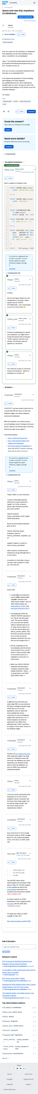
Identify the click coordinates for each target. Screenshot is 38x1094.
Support (28, 1084)
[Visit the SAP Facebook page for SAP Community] (14, 1068)
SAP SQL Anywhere (7, 42)
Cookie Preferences (9, 1089)
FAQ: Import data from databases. (19, 446)
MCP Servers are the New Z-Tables (13, 978)
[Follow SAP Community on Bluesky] (17, 1068)
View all (4, 1058)
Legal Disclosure (28, 1079)
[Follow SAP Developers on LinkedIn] (24, 1068)
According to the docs (23, 754)
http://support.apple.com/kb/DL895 (19, 921)
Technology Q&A (8, 7)
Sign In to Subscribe (25, 17)
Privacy (9, 1074)
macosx (16, 101)
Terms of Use (28, 1074)
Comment (31, 111)
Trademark (9, 1084)
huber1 (10, 25)
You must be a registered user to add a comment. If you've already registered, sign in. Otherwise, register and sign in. (18, 261)
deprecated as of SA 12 (18, 606)
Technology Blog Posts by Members (15, 966)
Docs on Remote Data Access (17, 438)
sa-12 (4, 104)
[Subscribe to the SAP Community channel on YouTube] (20, 1068)
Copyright (9, 1079)
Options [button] (34, 17)
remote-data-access (25, 101)
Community (13, 2)
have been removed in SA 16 (20, 608)
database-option (7, 101)
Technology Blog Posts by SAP (14, 998)
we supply (10, 903)
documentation (12, 889)
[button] (18, 34)
